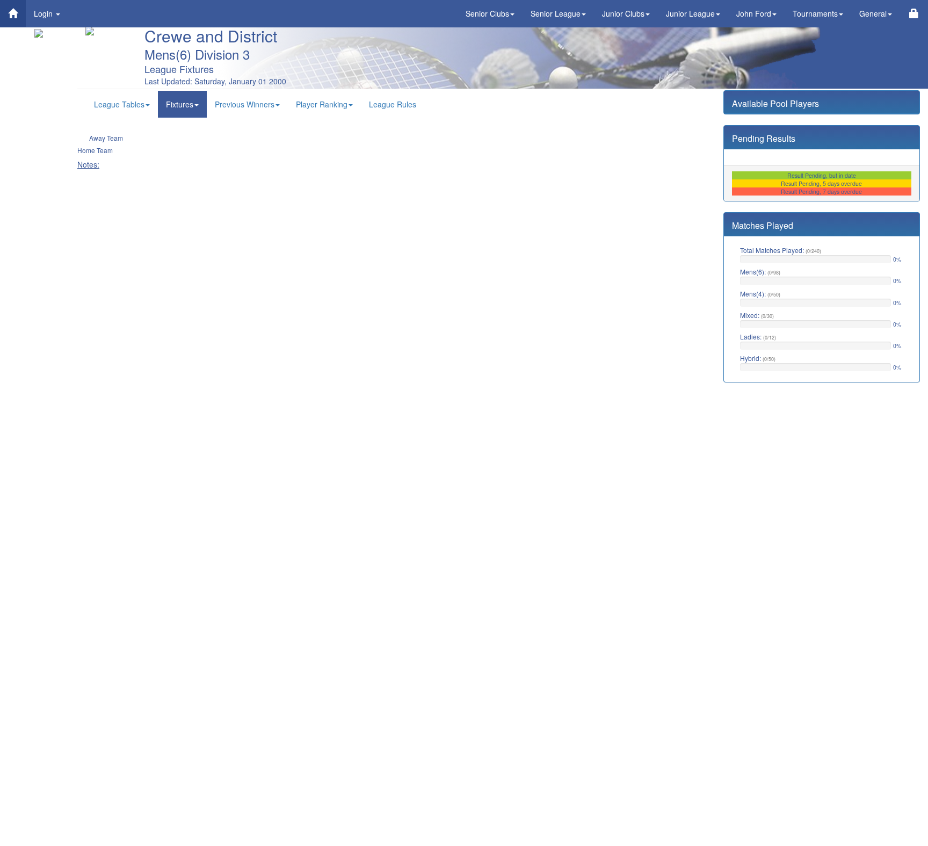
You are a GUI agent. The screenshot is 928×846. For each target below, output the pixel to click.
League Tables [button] (119, 104)
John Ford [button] (753, 13)
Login (44, 13)
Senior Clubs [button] (487, 13)
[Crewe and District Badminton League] (13, 13)
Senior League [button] (556, 13)
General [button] (873, 13)
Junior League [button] (690, 13)
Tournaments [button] (815, 13)
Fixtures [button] (179, 104)
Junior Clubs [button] (623, 13)
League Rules (392, 104)
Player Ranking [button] (321, 104)
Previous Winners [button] (244, 104)
